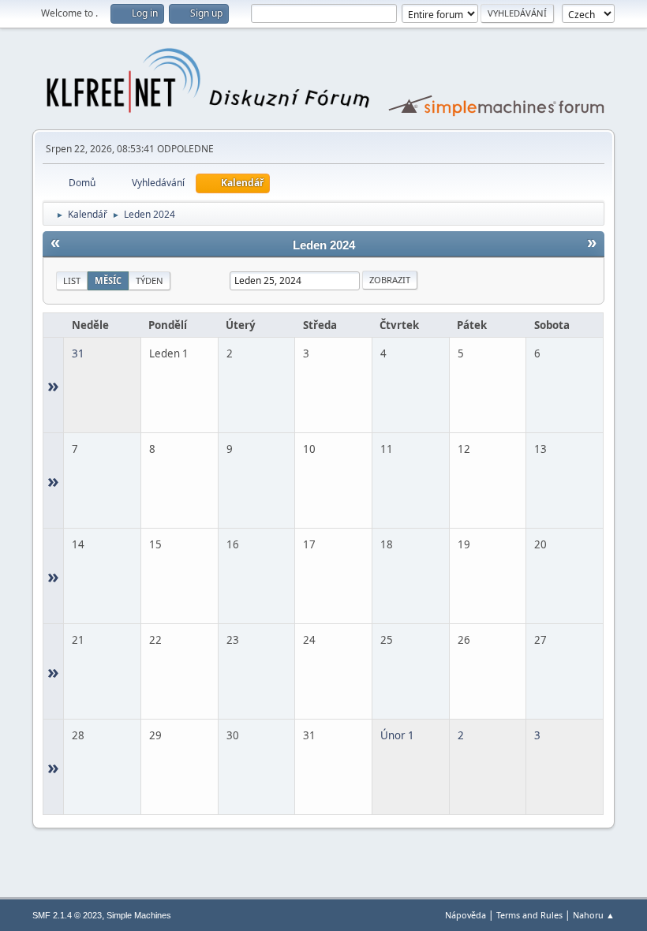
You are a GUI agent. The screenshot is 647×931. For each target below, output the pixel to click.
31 (78, 353)
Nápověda (465, 915)
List (71, 280)
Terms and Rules (529, 915)
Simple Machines (139, 915)
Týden (149, 280)
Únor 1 (397, 735)
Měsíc (108, 280)
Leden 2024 (324, 245)
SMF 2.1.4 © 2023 (67, 915)
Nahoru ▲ (594, 915)
